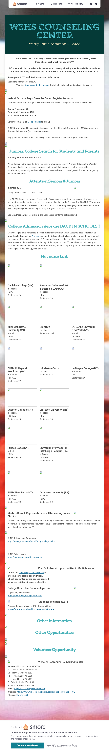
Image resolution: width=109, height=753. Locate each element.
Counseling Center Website (31, 572)
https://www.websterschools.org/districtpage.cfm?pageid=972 (46, 692)
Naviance (36, 236)
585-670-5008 (21, 695)
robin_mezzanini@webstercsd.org (30, 688)
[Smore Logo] (20, 4)
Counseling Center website (37, 85)
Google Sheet (34, 122)
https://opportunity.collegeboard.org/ (25, 595)
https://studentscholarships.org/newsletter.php (31, 609)
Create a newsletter (27, 745)
